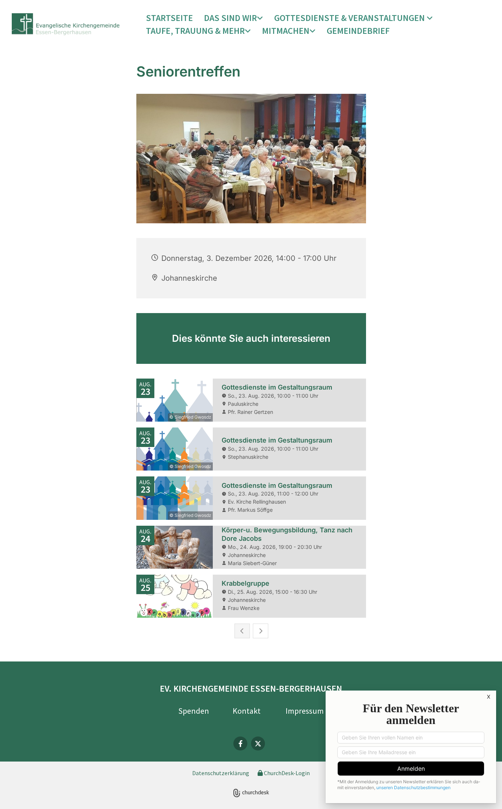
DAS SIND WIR (230, 18)
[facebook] (240, 743)
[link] (233, 18)
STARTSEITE (169, 18)
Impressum (305, 711)
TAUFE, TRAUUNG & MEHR (195, 30)
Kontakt (247, 711)
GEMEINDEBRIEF (358, 30)
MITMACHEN (285, 30)
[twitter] (257, 743)
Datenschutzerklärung (220, 773)
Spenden (193, 711)
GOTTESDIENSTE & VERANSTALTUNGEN (350, 18)
